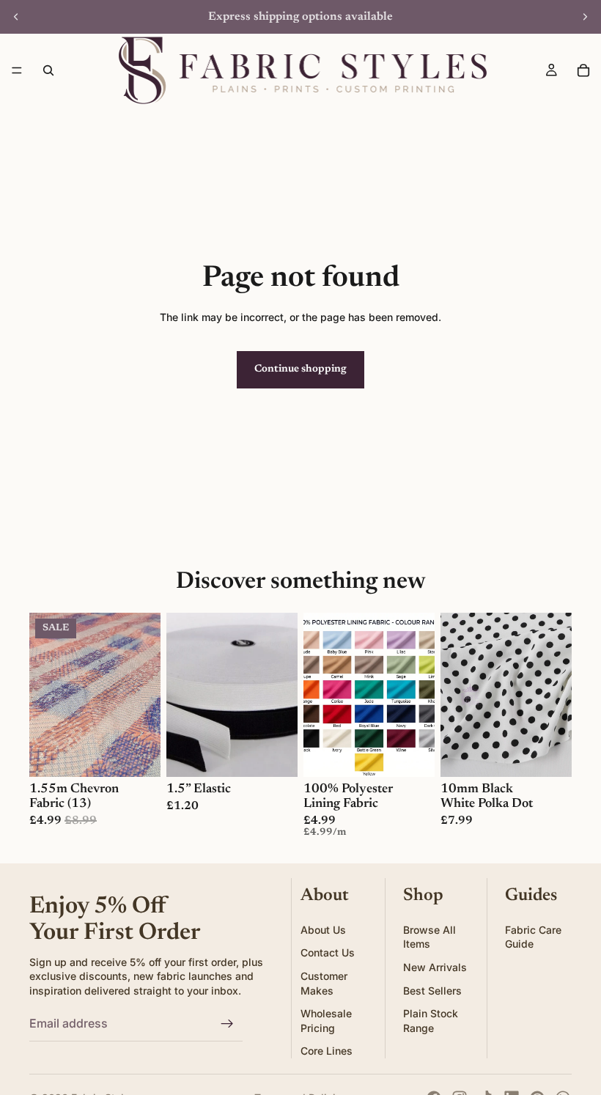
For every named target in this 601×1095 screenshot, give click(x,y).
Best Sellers (432, 990)
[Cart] (583, 70)
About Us (323, 929)
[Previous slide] (16, 17)
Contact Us (327, 952)
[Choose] (138, 754)
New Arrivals (435, 967)
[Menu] (17, 70)
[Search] (48, 70)
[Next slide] (585, 17)
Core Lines (326, 1050)
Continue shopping (300, 369)
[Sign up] (227, 1024)
